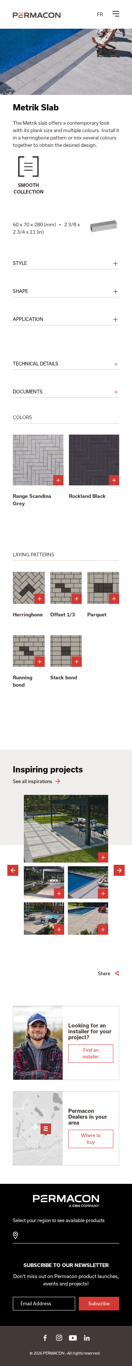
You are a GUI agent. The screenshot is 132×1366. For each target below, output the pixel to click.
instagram (59, 1337)
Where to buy (90, 1138)
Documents (28, 391)
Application (28, 319)
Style (20, 263)
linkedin (86, 1337)
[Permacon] (36, 16)
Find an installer (90, 1053)
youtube (73, 1337)
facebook (45, 1337)
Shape (20, 291)
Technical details (35, 363)
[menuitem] (100, 14)
